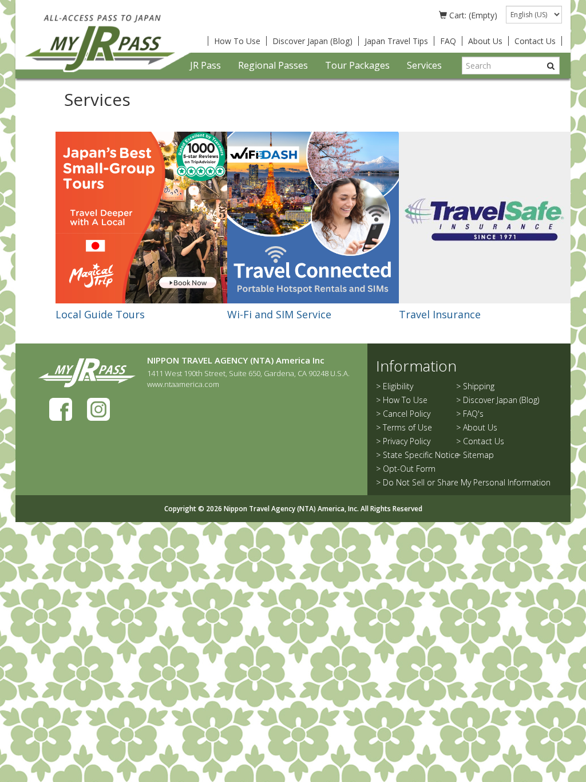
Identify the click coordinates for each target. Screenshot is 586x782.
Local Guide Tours (100, 314)
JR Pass (205, 65)
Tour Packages (357, 65)
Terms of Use (407, 427)
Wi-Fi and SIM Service (279, 314)
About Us (485, 41)
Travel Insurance (440, 314)
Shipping (478, 386)
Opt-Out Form (409, 468)
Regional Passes (273, 65)
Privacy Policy (406, 441)
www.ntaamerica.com (183, 384)
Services (424, 65)
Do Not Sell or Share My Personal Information (467, 482)
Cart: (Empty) (472, 15)
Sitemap (478, 454)
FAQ (448, 41)
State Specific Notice (421, 454)
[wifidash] (313, 216)
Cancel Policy (406, 413)
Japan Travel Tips (396, 41)
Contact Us (535, 41)
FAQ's (473, 413)
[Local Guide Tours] (141, 216)
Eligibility (398, 386)
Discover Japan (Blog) (312, 41)
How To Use (237, 41)
